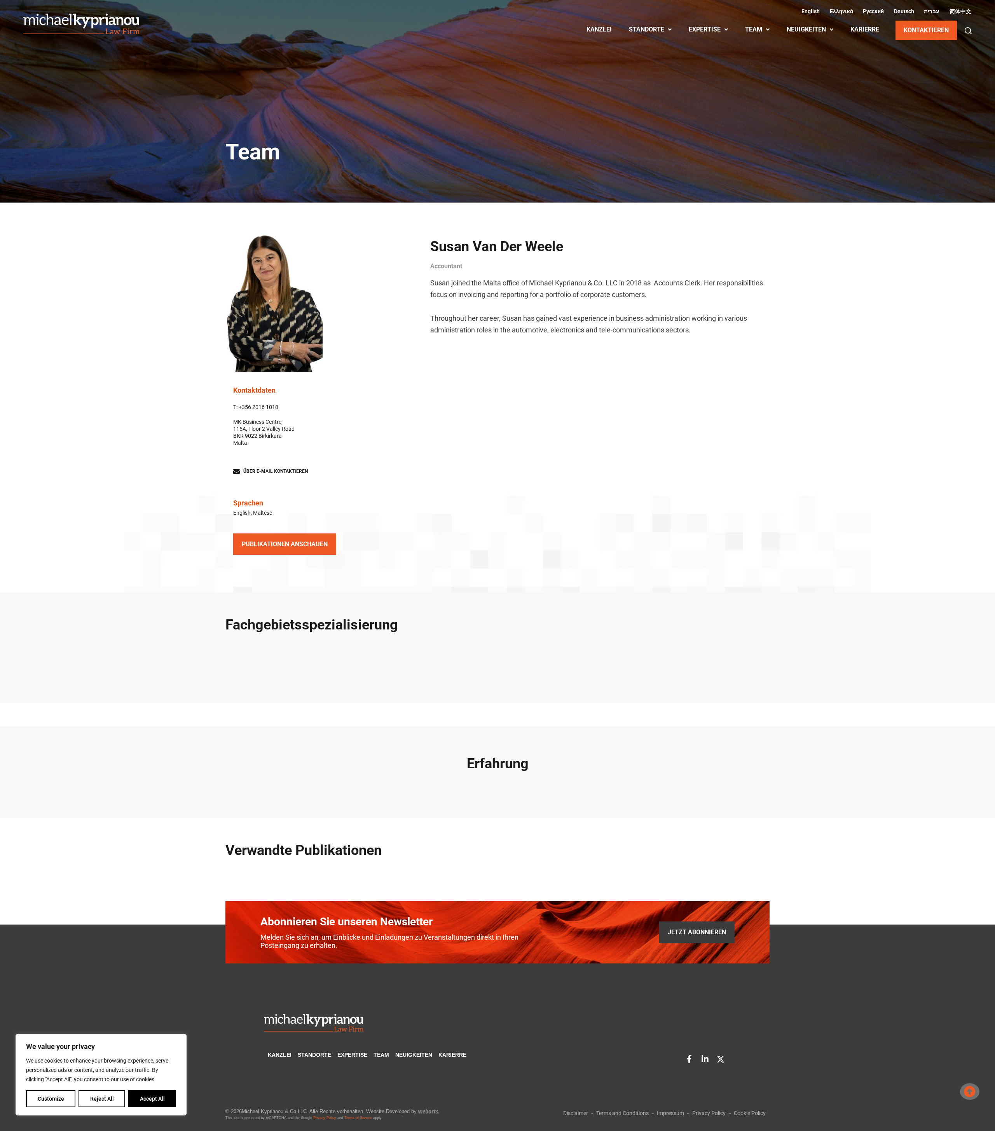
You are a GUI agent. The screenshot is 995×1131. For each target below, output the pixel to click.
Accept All (152, 1099)
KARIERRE (864, 29)
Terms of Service (358, 1118)
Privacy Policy (324, 1118)
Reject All (102, 1099)
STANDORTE (646, 29)
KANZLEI (599, 29)
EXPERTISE (705, 29)
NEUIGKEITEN (806, 29)
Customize (51, 1099)
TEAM (753, 29)
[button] (968, 30)
